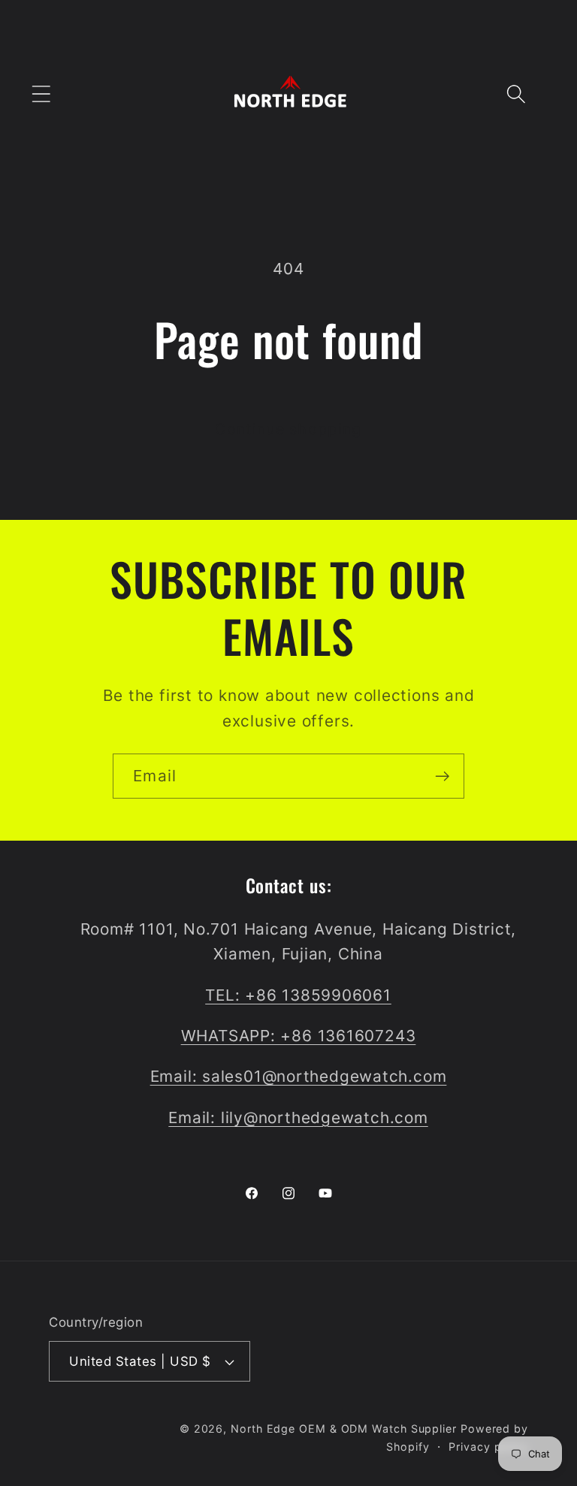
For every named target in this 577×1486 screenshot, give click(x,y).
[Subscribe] (442, 776)
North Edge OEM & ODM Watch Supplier (344, 1428)
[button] (41, 93)
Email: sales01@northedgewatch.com (298, 1076)
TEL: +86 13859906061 (298, 995)
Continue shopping (288, 429)
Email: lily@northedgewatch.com (297, 1117)
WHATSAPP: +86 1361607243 (298, 1035)
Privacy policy (488, 1446)
